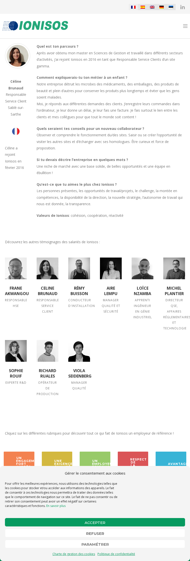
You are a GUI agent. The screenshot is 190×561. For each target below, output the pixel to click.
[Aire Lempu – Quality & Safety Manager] (111, 268)
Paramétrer (95, 544)
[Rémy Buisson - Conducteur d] (79, 268)
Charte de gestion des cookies (73, 554)
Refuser (95, 533)
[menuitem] (133, 7)
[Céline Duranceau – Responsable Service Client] (47, 268)
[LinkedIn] (183, 7)
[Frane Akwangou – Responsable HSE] (16, 268)
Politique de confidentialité (116, 554)
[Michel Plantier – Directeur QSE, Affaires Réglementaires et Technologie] (174, 268)
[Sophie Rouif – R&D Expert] (16, 351)
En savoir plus (56, 506)
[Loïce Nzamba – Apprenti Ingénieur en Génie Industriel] (142, 268)
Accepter (95, 522)
